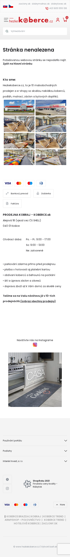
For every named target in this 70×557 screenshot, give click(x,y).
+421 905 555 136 (57, 8)
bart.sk (53, 546)
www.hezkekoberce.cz (27, 546)
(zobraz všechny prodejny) (38, 301)
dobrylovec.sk (58, 3)
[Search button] (7, 31)
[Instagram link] (7, 488)
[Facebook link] (7, 479)
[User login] (58, 19)
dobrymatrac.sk (41, 3)
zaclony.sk (24, 3)
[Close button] (6, 19)
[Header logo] (31, 19)
